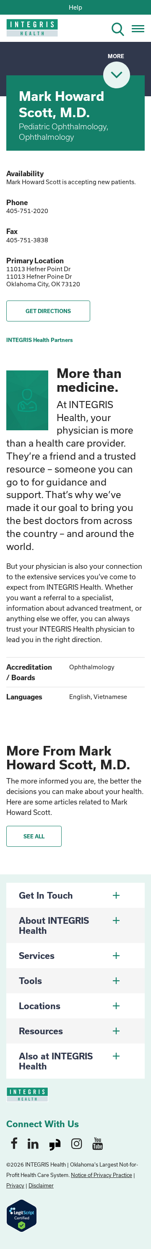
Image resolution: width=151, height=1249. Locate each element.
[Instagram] (76, 1143)
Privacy (15, 1185)
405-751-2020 (27, 210)
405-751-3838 (27, 240)
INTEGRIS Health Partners (39, 340)
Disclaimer (41, 1185)
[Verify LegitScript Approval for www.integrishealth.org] (21, 1215)
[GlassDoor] (55, 1143)
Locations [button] (39, 1006)
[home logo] (26, 30)
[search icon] (121, 28)
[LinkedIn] (33, 1143)
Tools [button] (30, 981)
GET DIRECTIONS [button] (48, 311)
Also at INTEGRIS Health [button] (56, 1061)
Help (75, 7)
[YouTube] (97, 1143)
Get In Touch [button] (46, 895)
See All (33, 836)
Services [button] (37, 956)
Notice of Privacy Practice (101, 1175)
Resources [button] (41, 1031)
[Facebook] (14, 1143)
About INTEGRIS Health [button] (54, 925)
